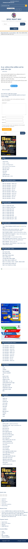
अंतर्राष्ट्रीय (4, 369)
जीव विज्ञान (4, 413)
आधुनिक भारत (5, 398)
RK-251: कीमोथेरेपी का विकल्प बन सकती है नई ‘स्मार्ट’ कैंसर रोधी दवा (13, 511)
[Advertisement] (14, 51)
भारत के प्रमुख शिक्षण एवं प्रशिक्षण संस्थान (9, 451)
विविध (3, 390)
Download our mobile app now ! (8, 2)
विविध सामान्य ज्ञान (5, 411)
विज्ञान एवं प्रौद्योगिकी (6, 371)
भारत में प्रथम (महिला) (6, 446)
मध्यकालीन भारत (5, 401)
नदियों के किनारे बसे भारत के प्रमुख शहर (9, 461)
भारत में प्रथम (5, 444)
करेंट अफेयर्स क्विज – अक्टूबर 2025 (9, 350)
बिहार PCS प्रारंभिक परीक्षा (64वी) (8, 214)
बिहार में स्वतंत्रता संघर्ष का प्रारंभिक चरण (9, 263)
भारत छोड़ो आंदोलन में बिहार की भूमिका (9, 258)
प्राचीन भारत (5, 400)
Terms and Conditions (6, 504)
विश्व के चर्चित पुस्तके (6, 438)
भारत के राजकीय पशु (6, 449)
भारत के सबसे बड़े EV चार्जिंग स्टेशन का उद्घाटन (9, 93)
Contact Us (4, 498)
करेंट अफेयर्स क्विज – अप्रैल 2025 (8, 360)
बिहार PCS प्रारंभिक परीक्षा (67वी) (8, 209)
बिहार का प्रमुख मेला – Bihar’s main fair (10, 241)
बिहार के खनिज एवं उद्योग (7, 253)
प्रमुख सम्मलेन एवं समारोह (7, 389)
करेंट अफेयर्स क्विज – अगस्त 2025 (8, 354)
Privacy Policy (4, 501)
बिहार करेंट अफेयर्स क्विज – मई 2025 (9, 190)
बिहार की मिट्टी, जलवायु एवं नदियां (8, 255)
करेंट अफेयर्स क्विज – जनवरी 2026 (8, 346)
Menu (15, 28)
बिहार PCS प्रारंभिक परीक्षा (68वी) (8, 205)
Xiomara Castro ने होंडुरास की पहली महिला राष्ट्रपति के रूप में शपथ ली (13, 95)
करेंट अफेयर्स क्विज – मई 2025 (8, 359)
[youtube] (20, 9)
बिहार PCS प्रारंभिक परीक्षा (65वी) (8, 212)
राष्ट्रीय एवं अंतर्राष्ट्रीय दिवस (7, 441)
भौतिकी (4, 414)
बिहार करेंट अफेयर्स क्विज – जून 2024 (9, 196)
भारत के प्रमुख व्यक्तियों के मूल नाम (8, 452)
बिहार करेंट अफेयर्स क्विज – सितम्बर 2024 (10, 191)
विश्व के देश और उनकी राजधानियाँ (8, 434)
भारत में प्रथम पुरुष (6, 448)
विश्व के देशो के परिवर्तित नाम (7, 433)
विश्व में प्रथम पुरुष (6, 430)
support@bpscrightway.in (14, 1)
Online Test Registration (8, 164)
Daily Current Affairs (6, 523)
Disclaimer (4, 502)
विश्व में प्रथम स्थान (6, 428)
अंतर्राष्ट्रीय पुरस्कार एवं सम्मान (7, 464)
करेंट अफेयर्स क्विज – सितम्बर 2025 (9, 352)
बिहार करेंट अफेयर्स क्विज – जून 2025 (9, 188)
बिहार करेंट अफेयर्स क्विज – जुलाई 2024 (9, 195)
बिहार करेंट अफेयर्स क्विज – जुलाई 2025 (9, 186)
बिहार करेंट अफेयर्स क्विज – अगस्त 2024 (9, 193)
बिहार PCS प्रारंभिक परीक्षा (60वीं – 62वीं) (9, 217)
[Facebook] (16, 9)
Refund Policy (5, 505)
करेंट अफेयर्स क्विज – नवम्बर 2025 (8, 349)
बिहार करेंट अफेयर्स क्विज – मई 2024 (9, 198)
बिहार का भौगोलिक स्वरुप (7, 257)
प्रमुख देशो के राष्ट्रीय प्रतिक (7, 459)
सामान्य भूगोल (5, 406)
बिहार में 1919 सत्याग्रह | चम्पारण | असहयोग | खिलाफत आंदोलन (14, 261)
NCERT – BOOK (6, 163)
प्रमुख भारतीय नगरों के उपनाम (7, 457)
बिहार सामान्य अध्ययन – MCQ (8, 176)
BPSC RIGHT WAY (14, 19)
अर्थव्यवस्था (4, 409)
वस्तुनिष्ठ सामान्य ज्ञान (6, 174)
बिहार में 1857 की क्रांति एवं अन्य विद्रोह (9, 265)
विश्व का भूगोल (5, 404)
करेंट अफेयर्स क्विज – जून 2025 (8, 357)
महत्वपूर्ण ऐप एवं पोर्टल (6, 379)
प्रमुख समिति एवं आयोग (6, 386)
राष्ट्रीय (4, 368)
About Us (4, 500)
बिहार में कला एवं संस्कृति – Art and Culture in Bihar (12, 237)
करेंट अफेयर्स (5, 171)
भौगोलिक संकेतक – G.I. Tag (7, 381)
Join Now (14, 86)
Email (3, 119)
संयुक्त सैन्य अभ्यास (6, 377)
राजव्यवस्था (4, 408)
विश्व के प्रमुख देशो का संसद (7, 431)
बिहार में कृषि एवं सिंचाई (6, 252)
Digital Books (5, 161)
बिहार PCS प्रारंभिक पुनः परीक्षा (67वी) (9, 207)
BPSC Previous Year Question (9, 166)
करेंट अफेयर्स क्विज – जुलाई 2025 (8, 355)
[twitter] (18, 9)
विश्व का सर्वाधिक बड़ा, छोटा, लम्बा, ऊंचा (9, 439)
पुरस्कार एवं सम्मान (6, 376)
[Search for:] (14, 24)
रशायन (4, 416)
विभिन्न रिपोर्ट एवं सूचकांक (7, 384)
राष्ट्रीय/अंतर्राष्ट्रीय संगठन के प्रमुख (8, 382)
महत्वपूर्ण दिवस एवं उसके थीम (7, 387)
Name (3, 117)
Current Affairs (12, 32)
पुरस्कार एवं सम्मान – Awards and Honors (10, 423)
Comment (4, 102)
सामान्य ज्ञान (4, 172)
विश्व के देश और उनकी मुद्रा (7, 436)
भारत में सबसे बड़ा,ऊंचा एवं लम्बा (8, 443)
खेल (17, 32)
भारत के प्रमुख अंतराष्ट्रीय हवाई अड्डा (9, 456)
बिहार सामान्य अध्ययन (6, 168)
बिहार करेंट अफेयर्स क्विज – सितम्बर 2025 (10, 183)
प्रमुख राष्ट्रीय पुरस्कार (6, 454)
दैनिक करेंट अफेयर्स (6, 169)
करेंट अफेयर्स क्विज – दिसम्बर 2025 (9, 347)
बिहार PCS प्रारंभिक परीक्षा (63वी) (8, 215)
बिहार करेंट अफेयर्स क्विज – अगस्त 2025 (9, 185)
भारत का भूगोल (5, 403)
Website (3, 122)
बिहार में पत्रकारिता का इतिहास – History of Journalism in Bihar (14, 232)
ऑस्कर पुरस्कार (5, 462)
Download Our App (5, 5)
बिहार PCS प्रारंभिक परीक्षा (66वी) (8, 210)
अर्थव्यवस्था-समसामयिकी (6, 373)
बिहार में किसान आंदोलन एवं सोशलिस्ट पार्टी (9, 260)
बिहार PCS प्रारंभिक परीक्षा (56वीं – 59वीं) (9, 218)
